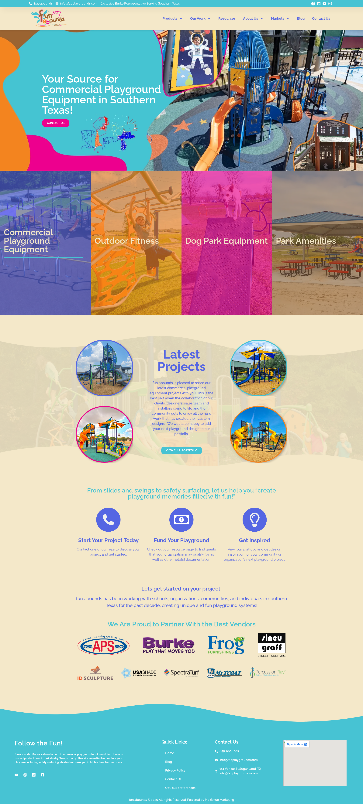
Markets (277, 18)
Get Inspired (254, 540)
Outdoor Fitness (127, 241)
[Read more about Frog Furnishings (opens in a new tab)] (226, 653)
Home (169, 753)
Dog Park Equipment (226, 241)
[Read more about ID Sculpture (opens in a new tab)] (95, 679)
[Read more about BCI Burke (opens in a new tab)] (169, 652)
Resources (227, 18)
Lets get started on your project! (181, 589)
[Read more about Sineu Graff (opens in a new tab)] (271, 656)
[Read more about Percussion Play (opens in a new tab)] (267, 677)
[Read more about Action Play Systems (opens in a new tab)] (104, 654)
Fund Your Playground (181, 540)
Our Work (198, 18)
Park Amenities (306, 241)
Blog (301, 18)
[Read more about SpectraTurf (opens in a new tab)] (181, 676)
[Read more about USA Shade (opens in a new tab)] (138, 677)
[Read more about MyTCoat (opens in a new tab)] (224, 676)
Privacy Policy (175, 770)
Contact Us (321, 18)
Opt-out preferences (180, 788)
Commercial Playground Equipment (28, 240)
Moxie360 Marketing (219, 800)
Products (170, 18)
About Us (250, 18)
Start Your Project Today (108, 540)
